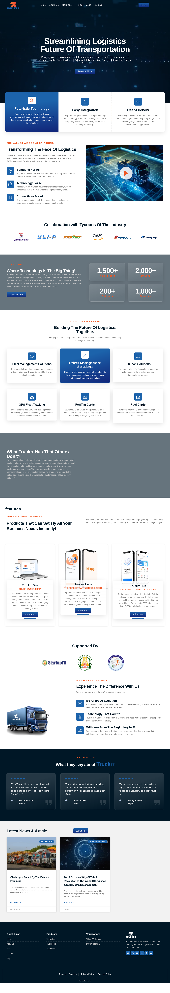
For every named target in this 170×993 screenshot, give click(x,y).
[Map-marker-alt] (146, 953)
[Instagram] (133, 953)
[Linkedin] (137, 953)
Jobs (88, 5)
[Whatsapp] (142, 953)
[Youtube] (151, 953)
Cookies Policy (104, 974)
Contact (98, 5)
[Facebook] (128, 953)
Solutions (67, 5)
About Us (54, 5)
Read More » (15, 902)
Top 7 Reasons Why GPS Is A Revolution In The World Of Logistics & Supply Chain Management (85, 881)
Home (43, 5)
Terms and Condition (68, 974)
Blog (80, 5)
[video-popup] (126, 173)
